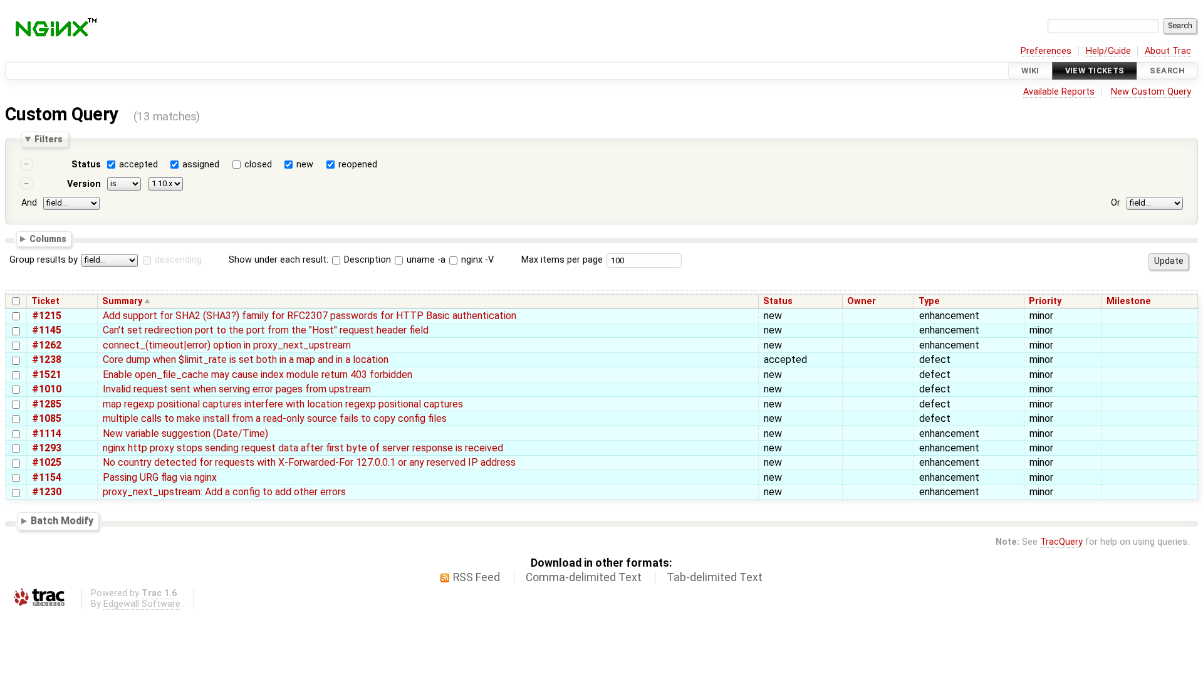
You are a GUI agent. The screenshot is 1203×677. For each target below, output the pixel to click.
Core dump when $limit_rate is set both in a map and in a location (245, 359)
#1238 (46, 359)
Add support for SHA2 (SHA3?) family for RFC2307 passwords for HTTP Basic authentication (309, 316)
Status (86, 164)
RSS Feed (476, 577)
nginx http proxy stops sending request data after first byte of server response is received (303, 448)
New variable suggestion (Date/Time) (185, 433)
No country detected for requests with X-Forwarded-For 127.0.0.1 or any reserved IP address (309, 462)
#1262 (46, 345)
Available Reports (1059, 92)
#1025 (46, 462)
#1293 (46, 448)
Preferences (1046, 51)
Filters (48, 139)
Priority (1045, 301)
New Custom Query (1151, 92)
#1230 (46, 492)
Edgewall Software (141, 604)
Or (1115, 202)
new (304, 164)
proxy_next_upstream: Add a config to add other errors (224, 492)
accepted (138, 164)
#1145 (46, 330)
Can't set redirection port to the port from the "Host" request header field (266, 330)
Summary (122, 301)
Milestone (1129, 301)
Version (84, 184)
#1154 (46, 477)
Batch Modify (62, 521)
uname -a (424, 260)
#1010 (46, 389)
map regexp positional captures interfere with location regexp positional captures (283, 404)
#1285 (46, 404)
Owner (861, 301)
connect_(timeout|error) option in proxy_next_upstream (227, 345)
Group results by (43, 260)
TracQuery (1061, 542)
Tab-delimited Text (715, 577)
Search (1167, 70)
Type (929, 301)
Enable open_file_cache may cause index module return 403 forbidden (257, 374)
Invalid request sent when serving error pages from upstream (237, 389)
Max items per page (562, 260)
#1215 (46, 316)
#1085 (46, 418)
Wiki (1030, 70)
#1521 (46, 374)
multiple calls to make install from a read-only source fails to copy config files (275, 418)
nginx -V (476, 260)
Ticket (45, 301)
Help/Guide (1108, 51)
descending (178, 260)
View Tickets (1095, 70)
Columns (47, 238)
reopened (357, 164)
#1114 (46, 433)
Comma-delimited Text (584, 577)
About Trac (1168, 51)
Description (366, 260)
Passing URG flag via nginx (160, 477)
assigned (200, 164)
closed (258, 164)
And (29, 202)
